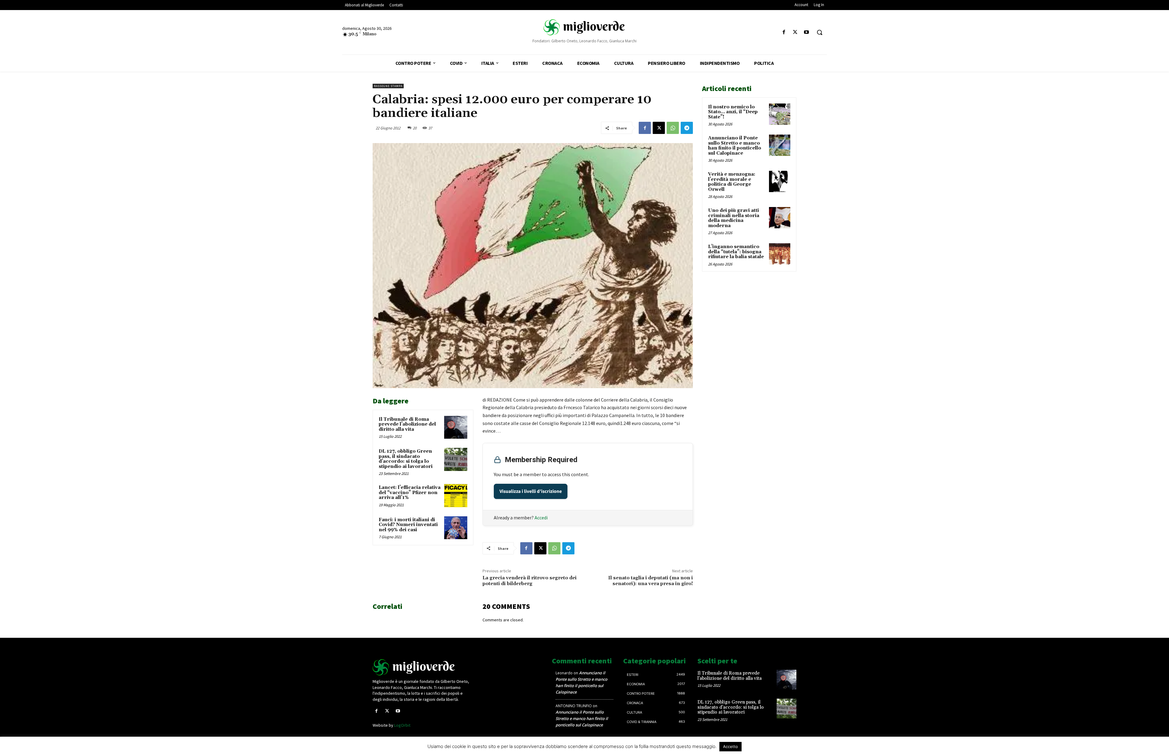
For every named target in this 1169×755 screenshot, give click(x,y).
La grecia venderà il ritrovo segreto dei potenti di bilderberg (530, 581)
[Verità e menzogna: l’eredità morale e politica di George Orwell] (779, 181)
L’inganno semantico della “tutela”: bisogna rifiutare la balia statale (736, 252)
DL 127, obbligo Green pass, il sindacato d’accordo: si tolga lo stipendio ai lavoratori (406, 458)
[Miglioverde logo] (422, 667)
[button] (819, 32)
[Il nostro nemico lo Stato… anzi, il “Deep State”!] (779, 114)
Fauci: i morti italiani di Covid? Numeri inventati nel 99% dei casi (408, 525)
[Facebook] (784, 32)
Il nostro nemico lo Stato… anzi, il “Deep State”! (733, 112)
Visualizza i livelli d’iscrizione (531, 491)
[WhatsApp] (673, 128)
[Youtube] (806, 32)
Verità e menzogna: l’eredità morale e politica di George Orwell (731, 181)
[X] (795, 32)
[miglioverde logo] (584, 27)
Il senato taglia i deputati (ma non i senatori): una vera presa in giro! (650, 581)
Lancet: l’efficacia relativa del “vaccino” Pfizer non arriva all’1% (410, 492)
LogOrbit (402, 725)
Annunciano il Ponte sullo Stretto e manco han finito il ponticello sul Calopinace (734, 145)
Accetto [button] (730, 746)
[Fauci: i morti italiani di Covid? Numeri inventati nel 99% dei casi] (455, 527)
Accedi (541, 517)
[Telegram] (687, 128)
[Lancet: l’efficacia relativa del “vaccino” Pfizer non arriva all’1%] (455, 495)
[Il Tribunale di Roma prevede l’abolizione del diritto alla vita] (455, 427)
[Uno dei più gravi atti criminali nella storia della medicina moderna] (779, 217)
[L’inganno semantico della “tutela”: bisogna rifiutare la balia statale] (779, 254)
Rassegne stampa (388, 86)
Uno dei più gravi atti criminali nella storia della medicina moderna (733, 218)
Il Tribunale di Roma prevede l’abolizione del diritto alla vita (407, 424)
